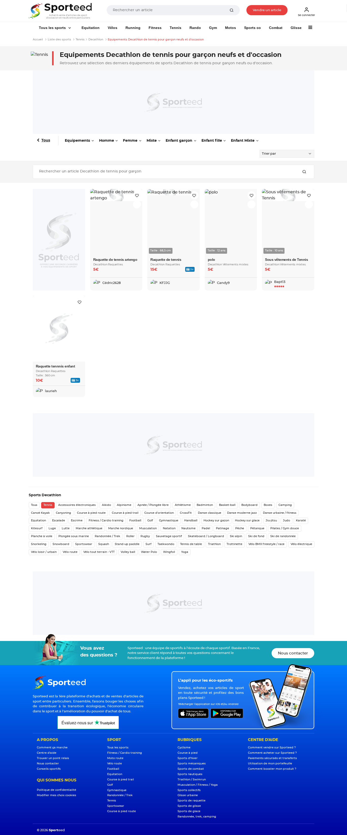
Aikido (106, 505)
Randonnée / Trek (107, 536)
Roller (130, 536)
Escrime (77, 520)
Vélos (112, 28)
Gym (213, 28)
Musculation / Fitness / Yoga (198, 784)
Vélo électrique (301, 544)
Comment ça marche (52, 747)
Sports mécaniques (192, 763)
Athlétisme (183, 505)
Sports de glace (189, 811)
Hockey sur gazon (216, 520)
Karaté (301, 520)
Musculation (148, 528)
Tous (45, 140)
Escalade (58, 520)
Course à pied (188, 752)
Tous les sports (53, 28)
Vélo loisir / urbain (44, 552)
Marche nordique (120, 528)
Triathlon (214, 544)
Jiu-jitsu (271, 520)
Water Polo (149, 552)
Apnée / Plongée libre (153, 505)
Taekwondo (165, 544)
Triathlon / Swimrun (192, 779)
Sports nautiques (190, 774)
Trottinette (234, 544)
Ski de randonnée (283, 536)
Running (132, 28)
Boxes (268, 505)
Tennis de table (191, 544)
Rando (195, 28)
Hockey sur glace (247, 520)
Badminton (205, 505)
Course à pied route (91, 512)
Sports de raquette (192, 800)
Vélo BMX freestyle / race (266, 544)
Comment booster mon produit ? (272, 768)
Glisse (296, 28)
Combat (275, 28)
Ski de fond (256, 536)
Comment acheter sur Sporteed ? (272, 752)
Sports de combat (191, 768)
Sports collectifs (189, 790)
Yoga (184, 552)
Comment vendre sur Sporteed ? (272, 747)
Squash (103, 544)
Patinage (222, 528)
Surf (148, 544)
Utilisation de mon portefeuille (270, 763)
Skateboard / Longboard (206, 536)
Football (135, 520)
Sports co (252, 28)
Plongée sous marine (73, 536)
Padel (206, 528)
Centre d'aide (46, 752)
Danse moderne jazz (242, 512)
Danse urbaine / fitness (279, 512)
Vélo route (70, 552)
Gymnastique (168, 520)
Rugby (145, 536)
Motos (230, 28)
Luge (52, 528)
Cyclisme (184, 747)
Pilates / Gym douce (284, 528)
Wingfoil (169, 552)
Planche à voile (41, 536)
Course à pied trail (125, 512)
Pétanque (257, 528)
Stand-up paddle (127, 544)
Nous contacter (293, 653)
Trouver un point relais (53, 758)
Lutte (66, 528)
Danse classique (209, 512)
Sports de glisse (189, 806)
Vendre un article (267, 10)
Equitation (91, 28)
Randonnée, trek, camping (197, 816)
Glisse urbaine (188, 795)
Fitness (155, 28)
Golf (150, 520)
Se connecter (306, 15)
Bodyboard (249, 505)
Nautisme (188, 528)
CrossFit (186, 512)
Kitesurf (36, 528)
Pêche (239, 528)
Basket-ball (227, 505)
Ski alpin (236, 536)
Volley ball (128, 552)
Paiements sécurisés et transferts (272, 758)
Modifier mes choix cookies (56, 795)
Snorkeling (38, 544)
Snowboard (61, 544)
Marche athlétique (89, 528)
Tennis (175, 28)
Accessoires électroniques (77, 505)
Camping (285, 505)
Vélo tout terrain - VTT (99, 552)
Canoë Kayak (40, 512)
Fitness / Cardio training (106, 520)
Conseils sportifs (49, 768)
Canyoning (63, 512)
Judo (286, 520)
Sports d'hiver (188, 758)
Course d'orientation (159, 512)
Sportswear (83, 544)
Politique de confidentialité (56, 790)
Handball (190, 520)
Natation (169, 528)
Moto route (115, 758)
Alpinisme (124, 505)
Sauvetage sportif (169, 536)
